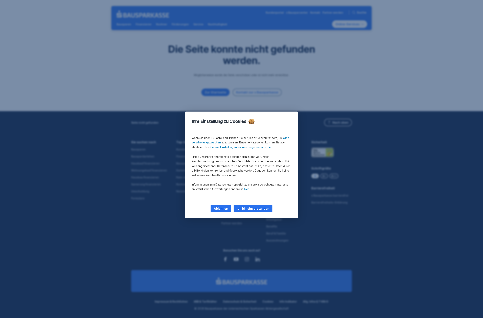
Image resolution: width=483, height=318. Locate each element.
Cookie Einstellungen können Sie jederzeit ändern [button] (241, 147)
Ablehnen (221, 208)
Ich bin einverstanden (253, 208)
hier (246, 189)
